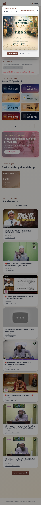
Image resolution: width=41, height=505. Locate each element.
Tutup (29, 52)
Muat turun (12, 52)
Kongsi (21, 52)
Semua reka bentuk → (26, 10)
